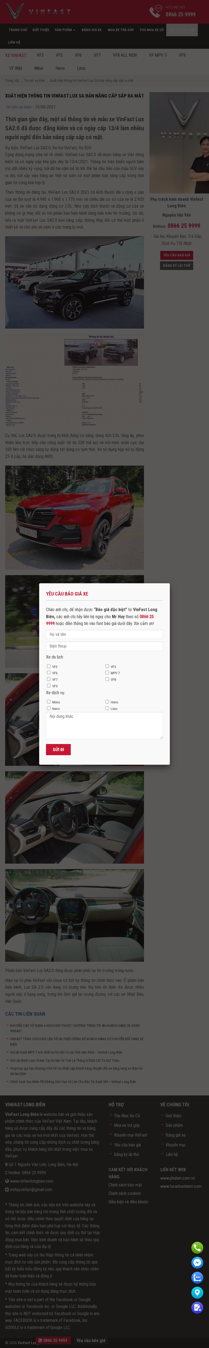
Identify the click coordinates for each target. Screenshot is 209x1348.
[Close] (170, 583)
